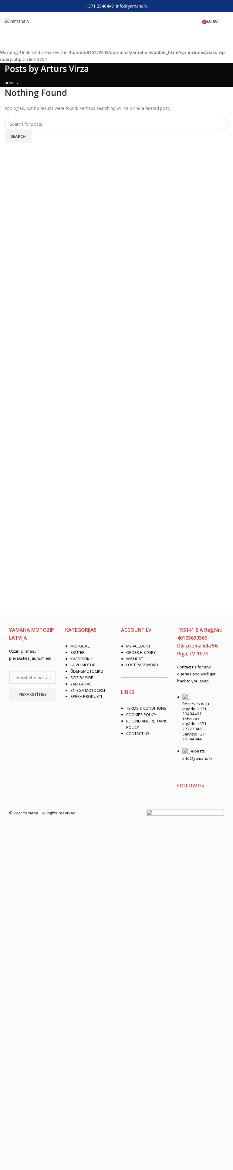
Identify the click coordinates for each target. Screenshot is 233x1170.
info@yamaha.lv (131, 6)
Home (10, 83)
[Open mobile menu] (226, 21)
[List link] (89, 667)
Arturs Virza (65, 68)
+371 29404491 (101, 6)
